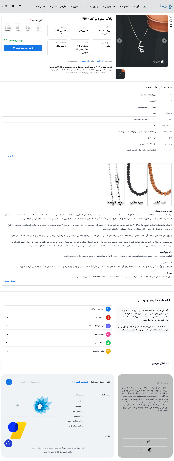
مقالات (107, 436)
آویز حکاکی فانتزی (74, 426)
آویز (137, 6)
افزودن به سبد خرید (24, 48)
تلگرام (142, 441)
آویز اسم (100, 61)
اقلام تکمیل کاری (74, 421)
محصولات (80, 395)
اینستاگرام (143, 449)
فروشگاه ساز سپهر (50, 452)
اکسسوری (77, 6)
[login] (13, 6)
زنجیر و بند (93, 6)
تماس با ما (40, 6)
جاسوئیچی (110, 6)
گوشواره (125, 6)
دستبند (78, 406)
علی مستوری (85, 61)
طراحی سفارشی (59, 6)
